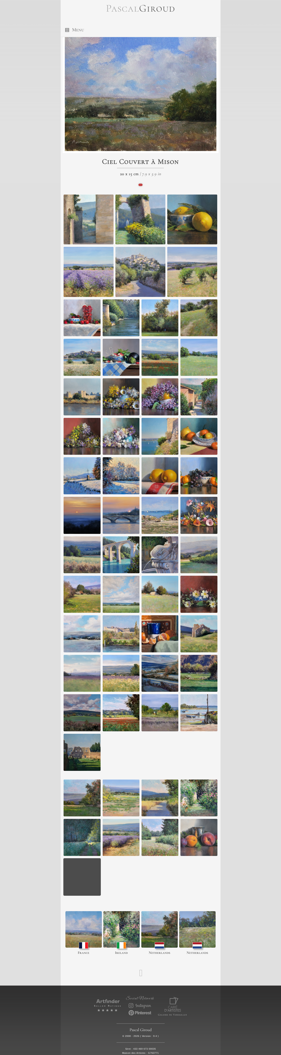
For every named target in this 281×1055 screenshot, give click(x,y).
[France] (83, 929)
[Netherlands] (159, 929)
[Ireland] (121, 929)
